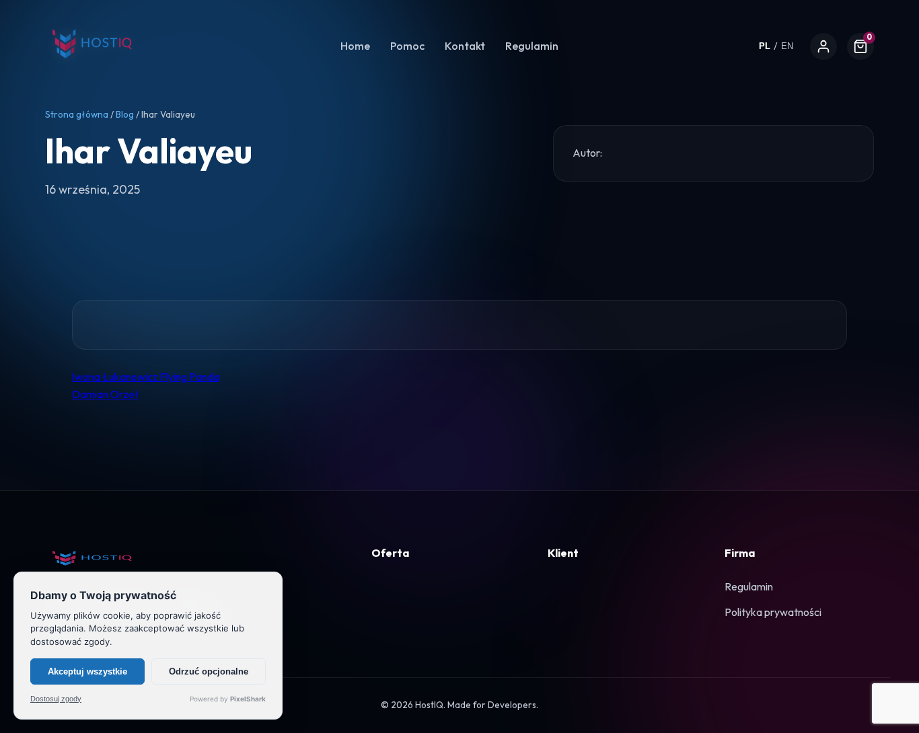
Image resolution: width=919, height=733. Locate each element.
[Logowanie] (823, 46)
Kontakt (465, 45)
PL (764, 46)
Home (355, 45)
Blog (125, 114)
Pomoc (407, 45)
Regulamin (531, 45)
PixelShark (248, 699)
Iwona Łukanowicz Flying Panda (145, 376)
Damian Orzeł (105, 394)
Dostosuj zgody (55, 699)
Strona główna (76, 114)
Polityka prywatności (773, 612)
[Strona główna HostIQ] (92, 66)
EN (787, 46)
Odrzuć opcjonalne (208, 671)
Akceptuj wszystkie (87, 671)
